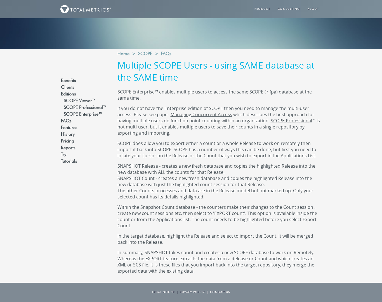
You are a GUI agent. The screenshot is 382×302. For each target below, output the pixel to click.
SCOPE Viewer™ (80, 101)
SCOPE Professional (291, 121)
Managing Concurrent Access (201, 114)
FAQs (66, 121)
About (313, 9)
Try (63, 155)
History (68, 134)
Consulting (289, 9)
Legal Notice (163, 292)
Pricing (67, 141)
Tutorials (69, 161)
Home (123, 54)
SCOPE (145, 54)
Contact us (220, 292)
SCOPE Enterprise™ (83, 114)
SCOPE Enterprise (136, 92)
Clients (67, 87)
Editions (68, 94)
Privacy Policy (192, 292)
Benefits (68, 81)
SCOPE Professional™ (85, 108)
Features (69, 128)
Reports (68, 148)
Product (262, 9)
